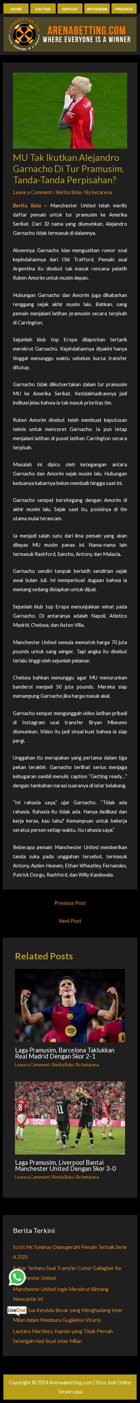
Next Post (70, 921)
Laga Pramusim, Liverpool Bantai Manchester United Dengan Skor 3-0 (65, 1165)
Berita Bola (68, 192)
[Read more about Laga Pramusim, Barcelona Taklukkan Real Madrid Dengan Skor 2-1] (70, 1005)
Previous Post (70, 903)
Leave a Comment (32, 192)
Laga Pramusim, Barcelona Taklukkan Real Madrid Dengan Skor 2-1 (65, 1053)
